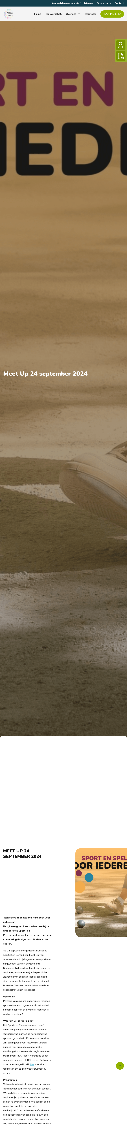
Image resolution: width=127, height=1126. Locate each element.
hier (32, 1064)
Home (37, 14)
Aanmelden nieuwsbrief (66, 3)
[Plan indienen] (120, 56)
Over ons (71, 14)
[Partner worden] (120, 45)
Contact (119, 3)
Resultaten (90, 14)
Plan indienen (112, 14)
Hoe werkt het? (53, 14)
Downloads (104, 3)
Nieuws (88, 3)
